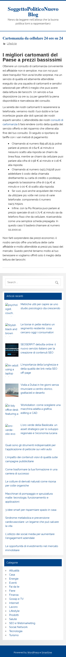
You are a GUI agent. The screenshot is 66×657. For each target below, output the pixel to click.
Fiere (12, 590)
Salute (13, 619)
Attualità (14, 570)
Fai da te (14, 586)
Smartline (47, 652)
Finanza (13, 594)
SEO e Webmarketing (22, 623)
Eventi (13, 582)
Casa (12, 574)
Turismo (14, 635)
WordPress (33, 652)
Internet (14, 603)
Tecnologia (15, 631)
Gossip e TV (16, 599)
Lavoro (13, 606)
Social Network (18, 627)
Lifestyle (12, 43)
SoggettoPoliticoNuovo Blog (33, 11)
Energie (13, 578)
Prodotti (14, 615)
